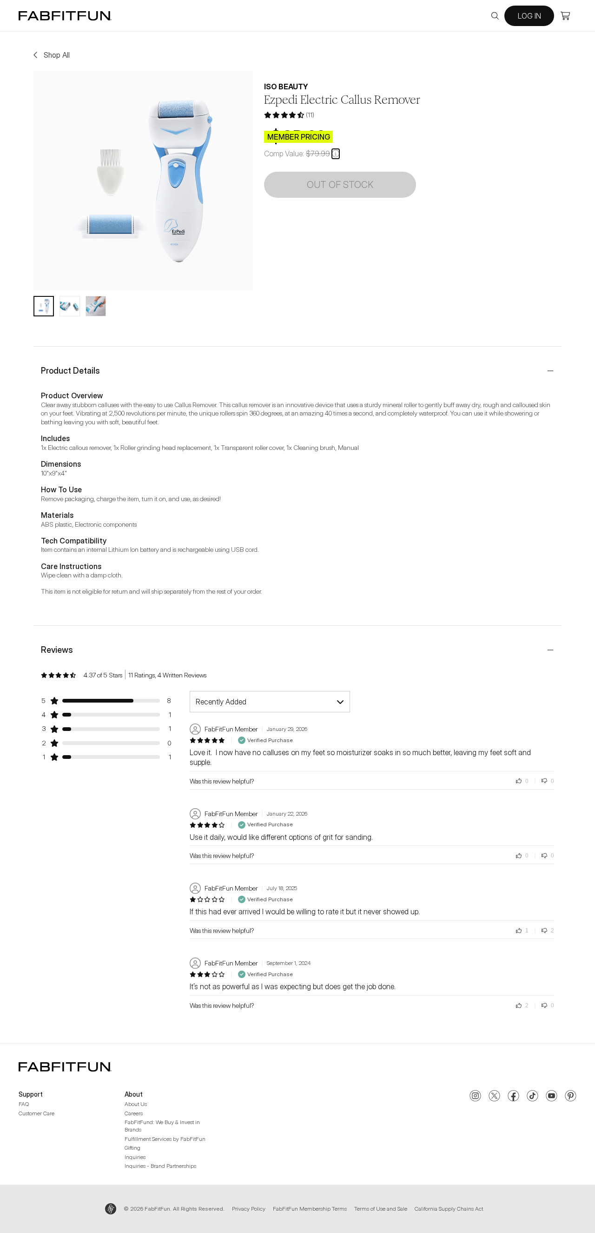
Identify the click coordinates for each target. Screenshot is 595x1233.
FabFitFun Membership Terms (310, 1208)
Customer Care (36, 1113)
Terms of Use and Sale (380, 1208)
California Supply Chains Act (449, 1208)
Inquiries (135, 1156)
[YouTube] (551, 1096)
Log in (529, 15)
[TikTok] (532, 1096)
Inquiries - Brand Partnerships (160, 1165)
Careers (134, 1113)
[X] (494, 1096)
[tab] (43, 306)
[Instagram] (475, 1096)
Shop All (57, 55)
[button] (335, 153)
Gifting (132, 1147)
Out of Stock (340, 184)
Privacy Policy (248, 1208)
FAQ (24, 1103)
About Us (136, 1103)
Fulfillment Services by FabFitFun (165, 1138)
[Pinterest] (570, 1096)
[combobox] (270, 701)
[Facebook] (513, 1096)
